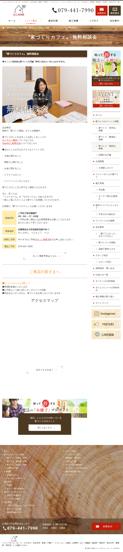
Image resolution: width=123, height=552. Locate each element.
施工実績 (100, 183)
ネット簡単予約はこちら (45, 256)
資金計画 (51, 21)
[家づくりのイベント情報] (31, 21)
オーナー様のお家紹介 (108, 197)
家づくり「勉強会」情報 (108, 138)
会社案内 (100, 227)
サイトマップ (102, 303)
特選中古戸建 (105, 155)
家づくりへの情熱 (107, 242)
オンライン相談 (9, 140)
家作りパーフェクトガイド (107, 206)
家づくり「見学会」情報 (108, 129)
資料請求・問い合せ (105, 268)
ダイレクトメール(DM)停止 (107, 288)
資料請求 (115, 11)
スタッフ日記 (105, 261)
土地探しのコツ (106, 167)
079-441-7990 (73, 11)
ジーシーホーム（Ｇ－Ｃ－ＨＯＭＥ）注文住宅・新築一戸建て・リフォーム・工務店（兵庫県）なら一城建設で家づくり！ (47, 2)
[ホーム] (10, 21)
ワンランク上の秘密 (105, 220)
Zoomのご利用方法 (11, 143)
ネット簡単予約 (44, 239)
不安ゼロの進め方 (107, 214)
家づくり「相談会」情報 (108, 147)
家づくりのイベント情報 (107, 121)
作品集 (102, 189)
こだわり (92, 21)
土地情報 (100, 161)
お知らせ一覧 (102, 274)
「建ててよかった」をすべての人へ (108, 234)
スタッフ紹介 (102, 255)
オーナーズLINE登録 (105, 281)
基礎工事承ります (107, 249)
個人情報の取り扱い (105, 296)
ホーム (99, 115)
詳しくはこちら (40, 428)
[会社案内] (112, 21)
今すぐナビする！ (44, 369)
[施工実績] (72, 21)
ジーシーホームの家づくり (107, 175)
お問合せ (102, 11)
